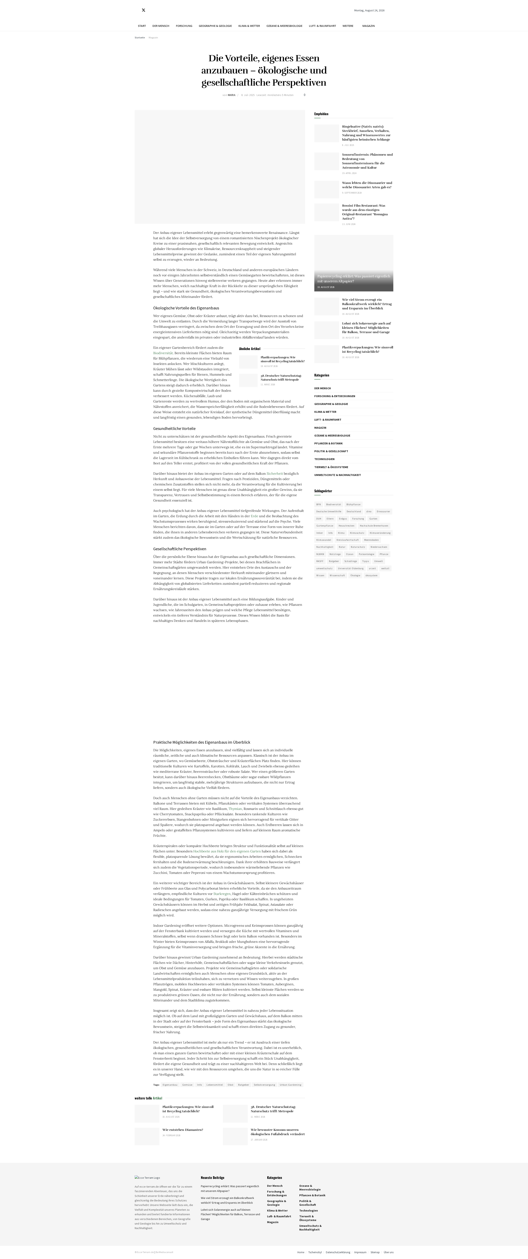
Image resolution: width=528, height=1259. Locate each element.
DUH (318, 518)
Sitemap (375, 1252)
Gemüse (187, 1084)
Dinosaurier (383, 511)
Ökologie (355, 575)
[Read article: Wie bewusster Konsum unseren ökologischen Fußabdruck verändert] (235, 1136)
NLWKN (320, 554)
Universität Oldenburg (351, 568)
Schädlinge (350, 561)
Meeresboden (371, 539)
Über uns (389, 1252)
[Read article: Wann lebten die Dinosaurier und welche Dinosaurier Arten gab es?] (326, 190)
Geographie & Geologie (215, 26)
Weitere (348, 26)
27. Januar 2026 (259, 1139)
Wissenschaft (337, 575)
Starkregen (222, 894)
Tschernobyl (315, 1252)
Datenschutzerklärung (338, 1252)
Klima (341, 532)
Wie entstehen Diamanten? (183, 1130)
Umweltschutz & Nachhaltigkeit (337, 475)
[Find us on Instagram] (151, 10)
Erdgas (343, 518)
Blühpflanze (353, 504)
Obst (230, 1084)
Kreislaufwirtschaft (348, 539)
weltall (385, 568)
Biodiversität (163, 353)
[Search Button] (392, 10)
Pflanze (384, 554)
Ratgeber (243, 1084)
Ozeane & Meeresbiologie (284, 26)
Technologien (324, 459)
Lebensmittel (215, 1084)
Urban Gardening (290, 1084)
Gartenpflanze (324, 525)
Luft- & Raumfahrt (322, 26)
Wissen (320, 575)
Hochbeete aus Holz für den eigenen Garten (227, 851)
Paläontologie (366, 554)
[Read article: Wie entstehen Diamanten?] (147, 1136)
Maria (232, 95)
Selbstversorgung (264, 1084)
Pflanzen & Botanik (328, 443)
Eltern (330, 518)
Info (199, 1084)
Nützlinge (335, 554)
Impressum (360, 1252)
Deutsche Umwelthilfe (328, 511)
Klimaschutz (357, 532)
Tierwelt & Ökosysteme (331, 467)
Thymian (235, 809)
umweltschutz (324, 568)
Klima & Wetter (249, 26)
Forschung (184, 26)
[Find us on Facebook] (136, 10)
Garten (373, 518)
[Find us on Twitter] (143, 10)
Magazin (368, 26)
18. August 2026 (269, 366)
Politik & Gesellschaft (331, 451)
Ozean (350, 554)
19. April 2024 (349, 173)
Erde (254, 516)
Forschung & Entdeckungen (334, 396)
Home (300, 1252)
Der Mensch (160, 26)
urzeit (372, 568)
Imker (319, 532)
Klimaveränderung (380, 532)
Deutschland (354, 511)
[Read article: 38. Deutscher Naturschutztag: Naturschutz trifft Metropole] (248, 380)
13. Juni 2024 (349, 224)
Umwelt (378, 561)
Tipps (365, 561)
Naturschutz (358, 546)
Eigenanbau (170, 1084)
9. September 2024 (352, 192)
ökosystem (372, 575)
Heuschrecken (347, 525)
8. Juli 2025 (248, 95)
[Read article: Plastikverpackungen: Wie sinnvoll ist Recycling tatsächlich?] (248, 362)
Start (142, 26)
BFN (318, 504)
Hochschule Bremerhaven (374, 525)
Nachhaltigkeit (325, 546)
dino (369, 511)
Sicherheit (275, 473)
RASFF (320, 561)
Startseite (140, 37)
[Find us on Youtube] (158, 10)
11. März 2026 (268, 384)
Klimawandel (323, 539)
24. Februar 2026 (171, 1135)
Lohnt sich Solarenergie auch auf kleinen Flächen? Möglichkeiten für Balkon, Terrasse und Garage (366, 328)
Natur (342, 546)
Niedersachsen (379, 546)
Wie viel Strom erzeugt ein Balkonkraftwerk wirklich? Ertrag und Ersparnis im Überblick (367, 304)
